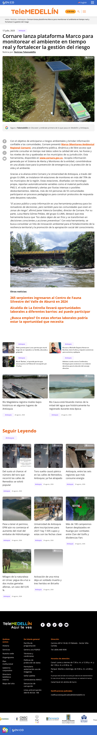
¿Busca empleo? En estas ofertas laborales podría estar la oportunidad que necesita (49, 320)
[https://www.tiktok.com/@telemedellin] (55, 625)
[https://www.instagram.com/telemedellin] (60, 625)
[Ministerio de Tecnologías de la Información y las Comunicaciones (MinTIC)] (23, 719)
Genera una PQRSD (32, 649)
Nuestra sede (8, 653)
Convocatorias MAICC (33, 679)
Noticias (14, 19)
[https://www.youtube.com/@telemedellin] (66, 625)
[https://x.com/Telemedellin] (49, 625)
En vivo (71, 11)
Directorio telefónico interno (7, 677)
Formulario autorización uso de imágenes (32, 669)
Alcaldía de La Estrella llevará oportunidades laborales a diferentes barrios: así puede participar (50, 310)
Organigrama (8, 657)
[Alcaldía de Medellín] (54, 719)
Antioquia (22, 19)
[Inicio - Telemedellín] (34, 11)
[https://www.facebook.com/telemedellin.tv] (43, 625)
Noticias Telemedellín (25, 52)
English (83, 2)
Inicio (7, 19)
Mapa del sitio (9, 683)
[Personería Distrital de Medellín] (39, 719)
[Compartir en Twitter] (5, 147)
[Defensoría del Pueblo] (70, 719)
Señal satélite (29, 676)
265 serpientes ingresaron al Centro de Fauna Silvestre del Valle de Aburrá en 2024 (45, 300)
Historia (6, 646)
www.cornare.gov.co (51, 157)
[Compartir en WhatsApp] (5, 153)
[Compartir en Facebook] (5, 141)
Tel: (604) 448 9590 (59, 649)
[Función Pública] (86, 719)
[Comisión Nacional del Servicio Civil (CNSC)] (7, 718)
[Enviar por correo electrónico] (5, 159)
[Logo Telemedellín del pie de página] (17, 625)
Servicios (6, 649)
